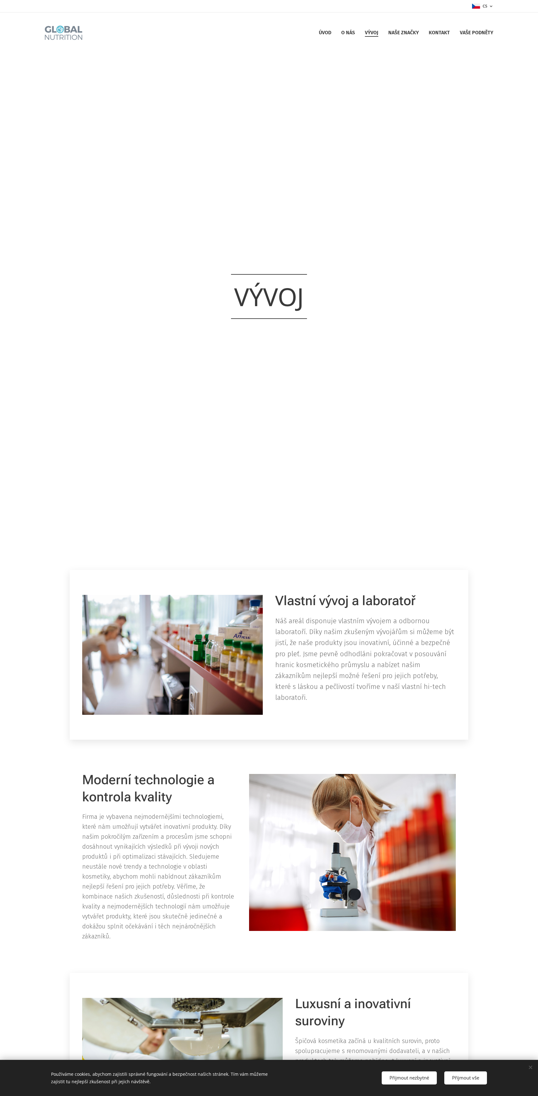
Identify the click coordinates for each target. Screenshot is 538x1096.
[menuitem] (326, 32)
